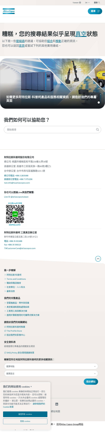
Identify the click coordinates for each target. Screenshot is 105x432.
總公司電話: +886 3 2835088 (16, 175)
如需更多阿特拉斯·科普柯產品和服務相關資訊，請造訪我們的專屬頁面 (52, 84)
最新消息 (11, 291)
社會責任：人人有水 (16, 287)
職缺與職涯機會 (14, 283)
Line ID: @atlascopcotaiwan (16, 196)
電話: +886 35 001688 (13, 241)
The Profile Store (14, 331)
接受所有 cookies (25, 414)
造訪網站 (91, 381)
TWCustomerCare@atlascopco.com (19, 248)
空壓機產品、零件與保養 (18, 303)
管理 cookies (25, 421)
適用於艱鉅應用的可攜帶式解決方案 (23, 315)
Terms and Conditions (16, 279)
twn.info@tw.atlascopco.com (17, 182)
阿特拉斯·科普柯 (14, 275)
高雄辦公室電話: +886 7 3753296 (18, 179)
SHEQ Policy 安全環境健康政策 (20, 352)
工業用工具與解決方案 (17, 311)
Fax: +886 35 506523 (12, 244)
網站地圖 (55, 411)
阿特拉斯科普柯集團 (16, 327)
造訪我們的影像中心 (16, 335)
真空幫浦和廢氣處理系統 (18, 307)
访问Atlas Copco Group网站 (69, 424)
